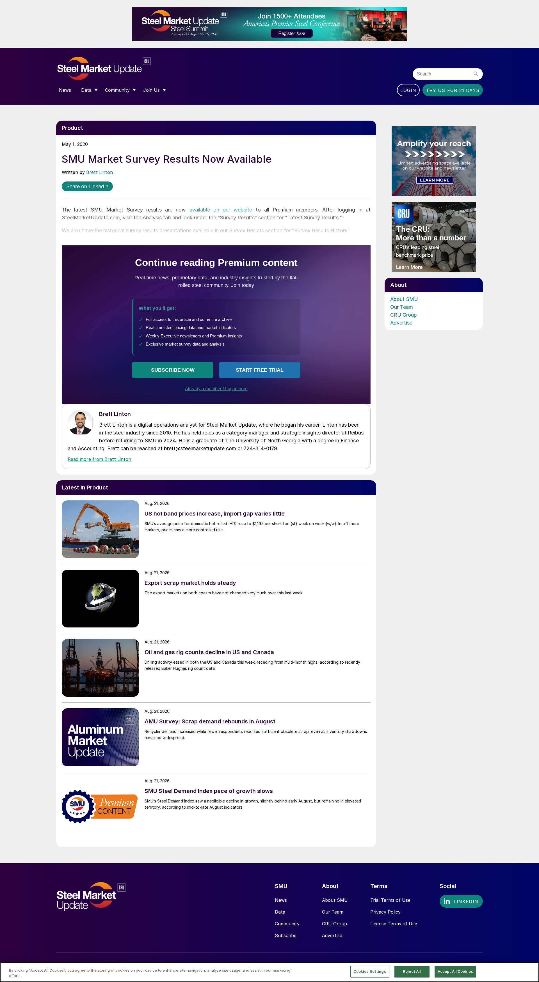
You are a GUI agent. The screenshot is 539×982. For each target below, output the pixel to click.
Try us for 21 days (452, 90)
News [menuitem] (65, 90)
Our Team (401, 307)
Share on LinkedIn (87, 186)
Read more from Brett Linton (99, 459)
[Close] (530, 971)
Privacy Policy (385, 912)
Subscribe (285, 935)
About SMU (404, 299)
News (281, 900)
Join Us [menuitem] (151, 90)
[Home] (115, 68)
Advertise (401, 323)
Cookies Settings (369, 971)
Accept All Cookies (455, 971)
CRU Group (403, 315)
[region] (269, 972)
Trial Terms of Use (390, 900)
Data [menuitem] (86, 90)
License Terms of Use (393, 923)
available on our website (220, 210)
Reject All (412, 971)
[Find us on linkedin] (461, 901)
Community (287, 923)
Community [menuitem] (117, 90)
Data (280, 912)
